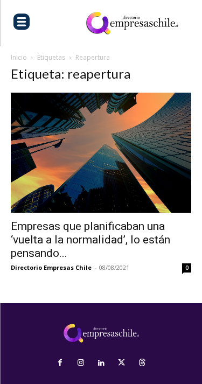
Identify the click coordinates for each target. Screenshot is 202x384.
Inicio (19, 57)
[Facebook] (60, 363)
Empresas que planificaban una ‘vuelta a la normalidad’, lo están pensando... (90, 240)
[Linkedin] (101, 363)
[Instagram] (80, 363)
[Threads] (142, 363)
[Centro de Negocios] (131, 23)
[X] (121, 363)
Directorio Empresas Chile (51, 267)
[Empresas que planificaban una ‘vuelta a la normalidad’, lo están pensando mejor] (101, 153)
